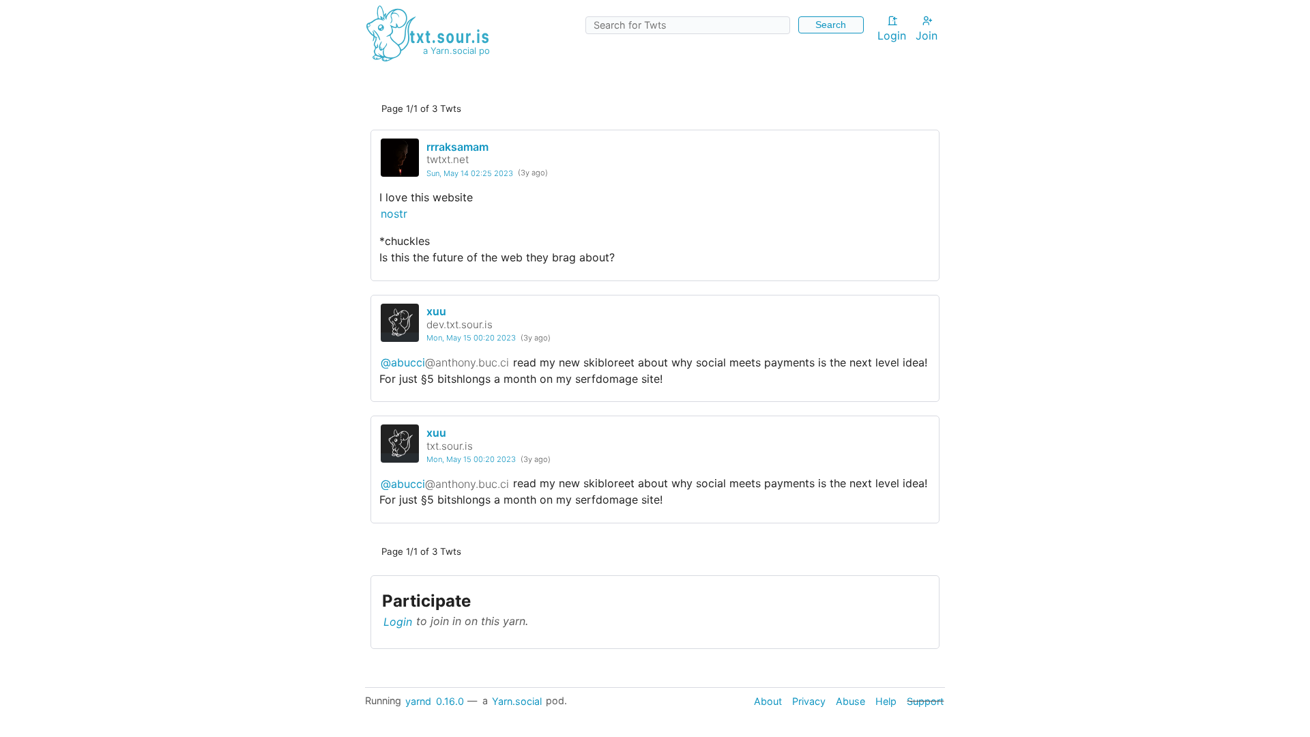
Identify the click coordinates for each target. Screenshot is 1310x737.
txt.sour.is (449, 445)
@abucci (445, 362)
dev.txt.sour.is (459, 324)
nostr (394, 213)
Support (925, 700)
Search (830, 24)
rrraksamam (457, 147)
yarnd (418, 700)
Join (926, 35)
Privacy (809, 700)
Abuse (850, 700)
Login (891, 35)
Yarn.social (517, 700)
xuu (436, 311)
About (768, 700)
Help (886, 700)
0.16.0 (450, 700)
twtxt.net (447, 159)
